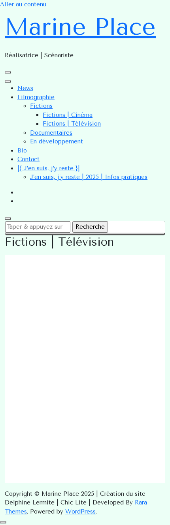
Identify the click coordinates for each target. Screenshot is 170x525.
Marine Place (80, 27)
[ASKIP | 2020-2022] (85, 367)
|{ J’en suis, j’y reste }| (48, 168)
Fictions (41, 105)
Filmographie (36, 97)
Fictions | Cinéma (68, 115)
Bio (22, 150)
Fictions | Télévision (72, 123)
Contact (28, 159)
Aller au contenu (23, 4)
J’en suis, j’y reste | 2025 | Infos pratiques (88, 177)
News (25, 88)
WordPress (80, 511)
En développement (56, 141)
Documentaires (51, 132)
